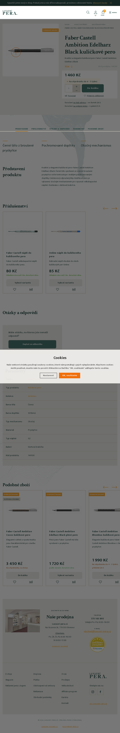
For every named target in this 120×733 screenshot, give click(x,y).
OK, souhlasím (69, 375)
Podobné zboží (95, 128)
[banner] (10, 12)
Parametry (78, 128)
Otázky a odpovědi (59, 128)
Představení (21, 128)
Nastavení (48, 375)
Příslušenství (38, 128)
